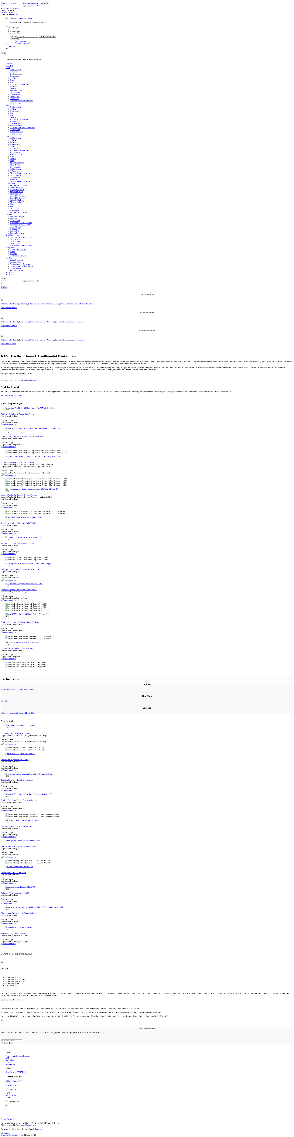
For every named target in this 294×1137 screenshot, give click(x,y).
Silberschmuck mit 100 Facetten (21, 101)
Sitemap (8, 1097)
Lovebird (9, 214)
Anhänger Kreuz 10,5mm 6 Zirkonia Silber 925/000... (20, 570)
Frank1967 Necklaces (18, 196)
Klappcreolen (15, 144)
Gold (7, 105)
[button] (12, 27)
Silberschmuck (15, 175)
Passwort (13, 36)
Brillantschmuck (16, 126)
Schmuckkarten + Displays (20, 264)
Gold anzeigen (15, 107)
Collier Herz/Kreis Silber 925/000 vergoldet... (17, 648)
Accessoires (14, 210)
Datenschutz (10, 1060)
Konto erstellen (20, 41)
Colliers (13, 88)
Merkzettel (9, 1083)
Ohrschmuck (14, 76)
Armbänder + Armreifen (19, 119)
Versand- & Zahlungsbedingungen (18, 1056)
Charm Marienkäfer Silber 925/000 (13, 873)
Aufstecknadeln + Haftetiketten (21, 266)
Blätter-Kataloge (7, 12)
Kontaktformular (12, 1085)
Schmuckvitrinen (16, 268)
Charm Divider (15, 92)
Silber (8, 68)
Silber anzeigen (15, 70)
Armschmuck (15, 152)
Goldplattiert (10, 248)
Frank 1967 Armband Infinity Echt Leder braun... (19, 800)
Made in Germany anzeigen (20, 173)
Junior (12, 206)
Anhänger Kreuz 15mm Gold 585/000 (15, 893)
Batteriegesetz (11, 1064)
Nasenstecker (15, 95)
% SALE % (14, 99)
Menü (4, 53)
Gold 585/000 (15, 130)
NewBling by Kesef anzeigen (21, 237)
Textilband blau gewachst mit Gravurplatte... (17, 780)
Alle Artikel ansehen (8, 344)
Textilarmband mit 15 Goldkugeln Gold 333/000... (19, 523)
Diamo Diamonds (16, 132)
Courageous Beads (17, 188)
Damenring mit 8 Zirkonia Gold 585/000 (15, 733)
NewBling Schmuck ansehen (11, 396)
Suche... (37, 6)
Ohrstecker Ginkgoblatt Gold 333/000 (14, 760)
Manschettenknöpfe (17, 163)
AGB (8, 1058)
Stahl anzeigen (15, 138)
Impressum (9, 1062)
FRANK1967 (15, 165)
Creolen (13, 142)
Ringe (12, 82)
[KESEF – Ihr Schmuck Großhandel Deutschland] (22, 3)
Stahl (7, 136)
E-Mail (12, 34)
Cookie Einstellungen (9, 1119)
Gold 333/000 (15, 221)
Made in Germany (12, 171)
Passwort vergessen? (22, 43)
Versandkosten (30, 1125)
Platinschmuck (15, 179)
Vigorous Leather (16, 192)
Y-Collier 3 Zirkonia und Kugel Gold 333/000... (18, 543)
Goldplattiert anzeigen (18, 250)
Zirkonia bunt (15, 97)
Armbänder (14, 78)
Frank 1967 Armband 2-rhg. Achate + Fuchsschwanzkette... (22, 436)
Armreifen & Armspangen (19, 84)
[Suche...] (28, 6)
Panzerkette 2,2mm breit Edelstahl (13, 933)
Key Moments (15, 167)
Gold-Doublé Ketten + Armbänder (22, 128)
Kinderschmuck (16, 74)
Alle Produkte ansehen (9, 308)
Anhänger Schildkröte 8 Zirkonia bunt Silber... (18, 414)
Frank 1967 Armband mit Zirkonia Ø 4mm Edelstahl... (20, 622)
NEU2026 (9, 66)
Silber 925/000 (15, 227)
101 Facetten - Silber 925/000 (21, 223)
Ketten (12, 80)
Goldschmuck (15, 177)
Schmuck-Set (89, 304)
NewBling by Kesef (13, 235)
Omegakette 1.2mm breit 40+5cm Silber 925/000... (19, 846)
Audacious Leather (17, 190)
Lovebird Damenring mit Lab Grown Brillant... (18, 462)
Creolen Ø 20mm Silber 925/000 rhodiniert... (17, 826)
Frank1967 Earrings (17, 198)
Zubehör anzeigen (16, 260)
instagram (14, 14)
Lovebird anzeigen (17, 217)
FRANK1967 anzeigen (18, 185)
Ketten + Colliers (16, 154)
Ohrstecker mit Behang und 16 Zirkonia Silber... (18, 913)
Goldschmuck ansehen (9, 326)
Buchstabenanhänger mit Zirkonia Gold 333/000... (19, 590)
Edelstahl (13, 219)
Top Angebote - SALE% (10, 8)
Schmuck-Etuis (15, 262)
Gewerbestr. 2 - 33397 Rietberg (17, 1072)
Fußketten (13, 86)
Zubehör (9, 258)
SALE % (9, 1093)
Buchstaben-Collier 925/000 (20, 225)
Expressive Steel (16, 194)
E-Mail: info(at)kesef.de (14, 1081)
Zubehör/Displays (16, 200)
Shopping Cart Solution (9, 1135)
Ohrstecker (14, 146)
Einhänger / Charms (17, 90)
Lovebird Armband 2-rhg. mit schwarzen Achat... (19, 495)
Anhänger (13, 72)
